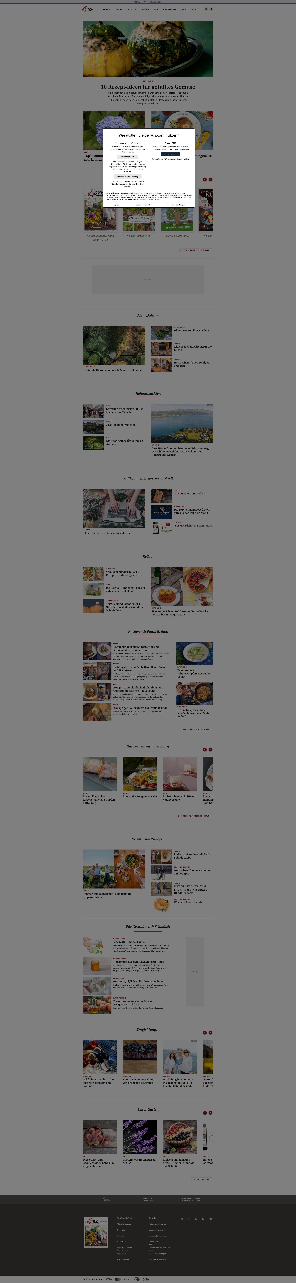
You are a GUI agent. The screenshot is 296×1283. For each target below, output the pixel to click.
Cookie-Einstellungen (176, 205)
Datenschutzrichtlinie (144, 205)
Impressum (117, 205)
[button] (170, 154)
